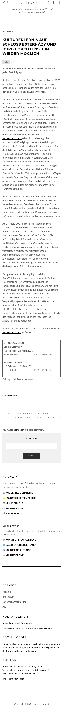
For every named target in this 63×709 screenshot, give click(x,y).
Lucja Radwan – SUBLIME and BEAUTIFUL (34, 417)
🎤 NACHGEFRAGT (12, 513)
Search (31, 456)
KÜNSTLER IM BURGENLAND (21, 539)
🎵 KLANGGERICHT (12, 503)
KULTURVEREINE (15, 555)
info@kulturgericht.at (13, 678)
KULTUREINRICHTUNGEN (19, 550)
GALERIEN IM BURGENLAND (21, 544)
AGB (4, 606)
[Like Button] (6, 62)
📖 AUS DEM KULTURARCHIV (17, 492)
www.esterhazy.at (12, 138)
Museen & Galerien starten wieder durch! (30, 413)
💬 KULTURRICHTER (13, 508)
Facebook (37, 643)
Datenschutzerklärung (14, 601)
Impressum (8, 596)
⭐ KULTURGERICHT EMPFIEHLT (19, 498)
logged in (19, 429)
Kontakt (6, 591)
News (15, 395)
